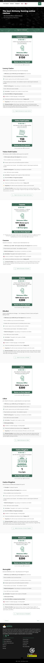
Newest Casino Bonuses (9, 643)
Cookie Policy (25, 643)
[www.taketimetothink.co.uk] (32, 656)
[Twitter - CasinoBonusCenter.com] (3, 635)
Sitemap (4, 648)
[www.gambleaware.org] (32, 654)
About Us (4, 644)
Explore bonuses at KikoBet (23, 357)
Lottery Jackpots (7, 639)
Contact (4, 646)
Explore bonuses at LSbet (23, 440)
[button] (6, 3)
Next (38, 620)
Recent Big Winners (8, 641)
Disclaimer (25, 644)
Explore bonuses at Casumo (23, 268)
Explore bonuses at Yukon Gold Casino (23, 195)
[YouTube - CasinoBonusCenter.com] (8, 635)
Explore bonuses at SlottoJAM (23, 613)
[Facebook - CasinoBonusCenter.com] (6, 635)
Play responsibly (26, 646)
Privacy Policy (25, 641)
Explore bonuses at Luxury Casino (23, 111)
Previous (6, 620)
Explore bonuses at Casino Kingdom (23, 528)
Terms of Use (25, 639)
